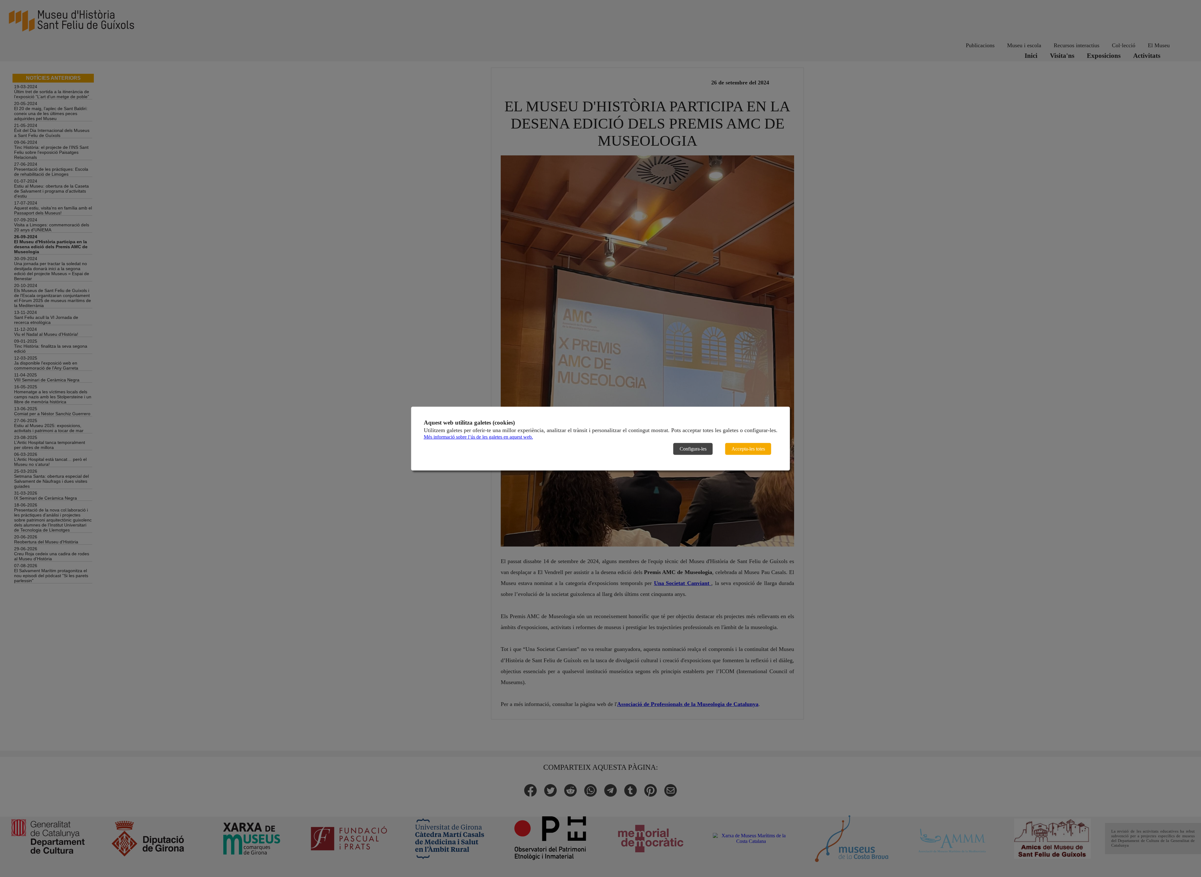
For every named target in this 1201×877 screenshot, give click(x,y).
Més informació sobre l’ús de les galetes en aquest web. (478, 437)
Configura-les (693, 448)
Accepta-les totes (748, 448)
